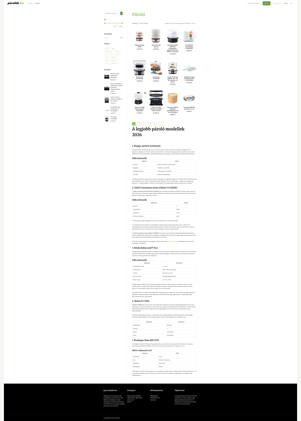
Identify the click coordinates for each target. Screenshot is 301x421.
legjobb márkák (172, 241)
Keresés (266, 3)
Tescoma (113, 60)
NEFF (107, 57)
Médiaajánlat (154, 396)
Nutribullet (113, 57)
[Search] (121, 13)
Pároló (106, 38)
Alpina (107, 48)
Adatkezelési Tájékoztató (134, 398)
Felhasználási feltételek (134, 396)
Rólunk (129, 402)
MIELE (117, 54)
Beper (113, 48)
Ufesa (107, 63)
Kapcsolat (153, 400)
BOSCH (117, 51)
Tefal (107, 60)
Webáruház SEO (155, 398)
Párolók (30, 3)
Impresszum (131, 400)
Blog (286, 3)
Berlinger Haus (109, 51)
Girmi (111, 54)
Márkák (37, 3)
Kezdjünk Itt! (277, 3)
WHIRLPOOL (114, 63)
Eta (106, 54)
